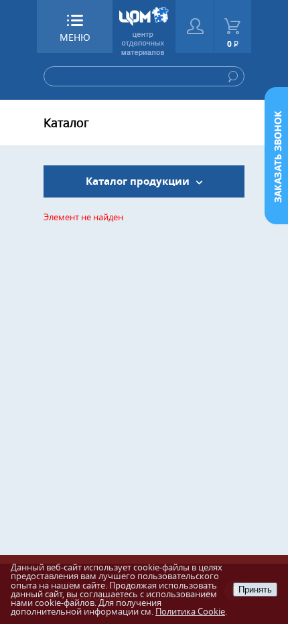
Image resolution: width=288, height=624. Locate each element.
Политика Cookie (190, 611)
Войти (194, 26)
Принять (255, 589)
